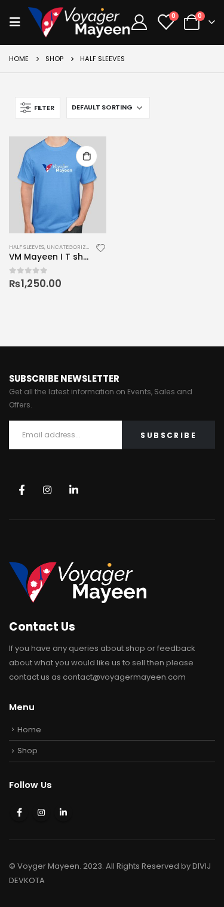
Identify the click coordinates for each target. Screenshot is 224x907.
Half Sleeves (26, 247)
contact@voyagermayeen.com (124, 677)
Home (29, 729)
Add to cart (86, 156)
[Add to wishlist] (100, 247)
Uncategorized (70, 247)
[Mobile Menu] (18, 22)
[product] (57, 185)
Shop (27, 750)
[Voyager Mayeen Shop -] (79, 22)
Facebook (21, 490)
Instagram (47, 490)
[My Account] (139, 22)
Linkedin (74, 490)
